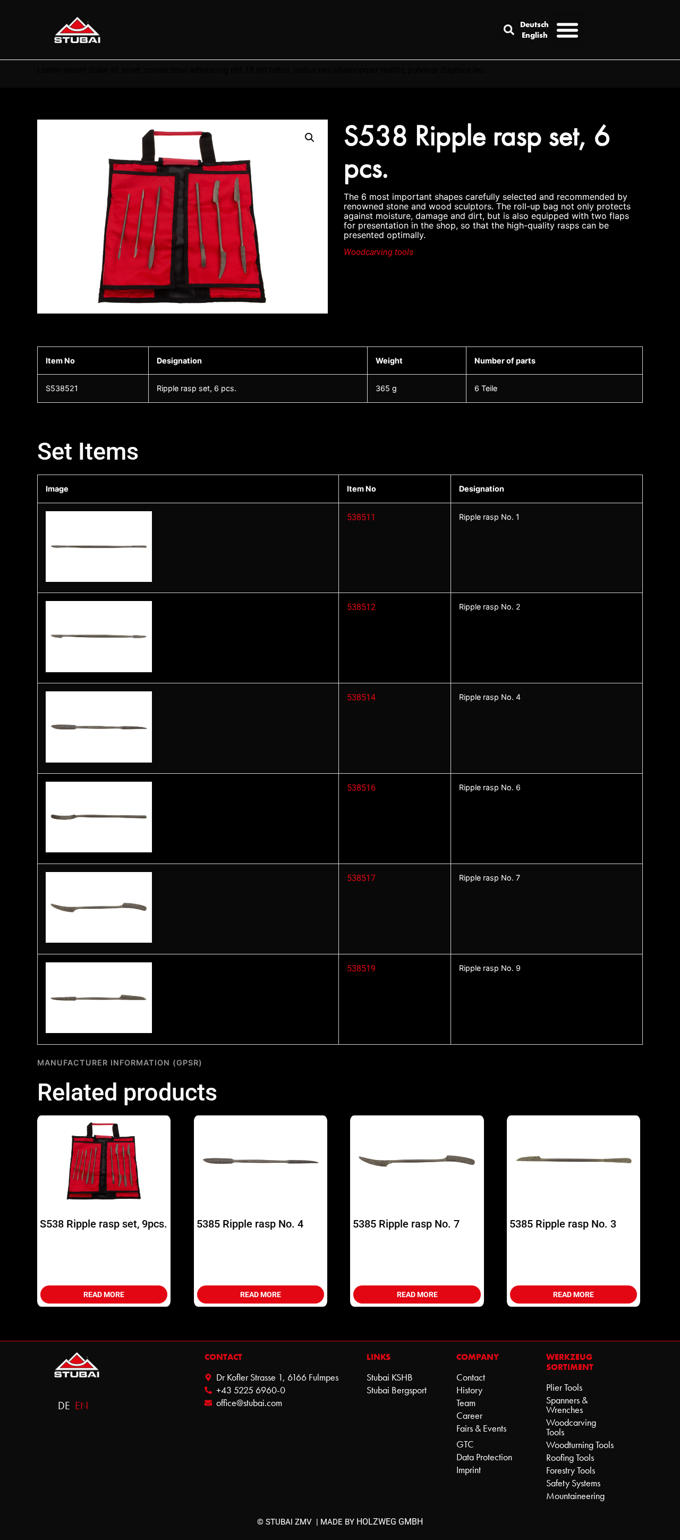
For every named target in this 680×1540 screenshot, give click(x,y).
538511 (361, 517)
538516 (361, 788)
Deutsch (534, 24)
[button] (509, 29)
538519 (361, 968)
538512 (361, 607)
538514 (361, 697)
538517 (361, 878)
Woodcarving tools (378, 252)
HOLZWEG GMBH (389, 1522)
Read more (103, 1294)
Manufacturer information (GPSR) (119, 1062)
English (534, 35)
